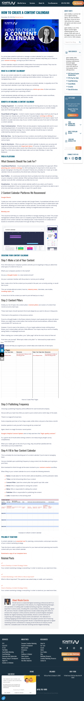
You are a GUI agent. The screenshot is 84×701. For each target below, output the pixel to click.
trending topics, (6, 291)
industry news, (33, 289)
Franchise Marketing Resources (48, 658)
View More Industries (26, 660)
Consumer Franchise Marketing (29, 643)
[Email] (2, 359)
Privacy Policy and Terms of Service (51, 693)
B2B (22, 652)
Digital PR (4, 660)
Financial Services (25, 658)
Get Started (78, 3)
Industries (25, 639)
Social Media (71, 84)
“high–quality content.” (48, 433)
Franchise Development (27, 645)
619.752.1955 (65, 3)
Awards (42, 648)
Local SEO (4, 645)
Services (5, 639)
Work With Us (72, 115)
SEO (3, 643)
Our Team (42, 645)
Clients (42, 650)
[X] (2, 355)
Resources (44, 639)
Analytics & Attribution (7, 663)
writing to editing (46, 116)
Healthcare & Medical (26, 654)
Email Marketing (73, 81)
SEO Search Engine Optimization (73, 74)
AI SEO (4, 648)
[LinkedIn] (2, 350)
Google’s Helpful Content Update (12, 433)
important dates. (27, 146)
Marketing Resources (45, 656)
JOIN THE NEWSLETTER (71, 659)
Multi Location (24, 648)
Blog (41, 654)
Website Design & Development (10, 658)
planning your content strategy (11, 168)
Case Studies (43, 652)
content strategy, (10, 60)
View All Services (73, 89)
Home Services (25, 656)
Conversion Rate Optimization (9, 656)
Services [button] (32, 3)
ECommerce (24, 650)
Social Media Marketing (8, 652)
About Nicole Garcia (20, 600)
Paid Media (5, 650)
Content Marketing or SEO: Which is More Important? (17, 577)
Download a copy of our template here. (14, 553)
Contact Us (43, 660)
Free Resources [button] (53, 3)
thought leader (12, 275)
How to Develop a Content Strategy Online (14, 565)
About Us (42, 643)
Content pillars (34, 305)
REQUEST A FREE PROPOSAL (70, 654)
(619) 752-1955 (42, 689)
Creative (70, 87)
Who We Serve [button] (21, 3)
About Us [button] (41, 3)
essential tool (20, 541)
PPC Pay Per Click (73, 78)
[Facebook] (2, 346)
